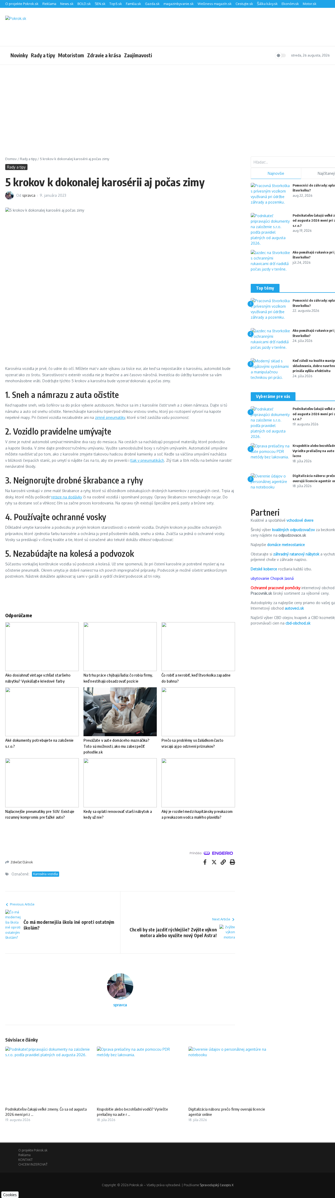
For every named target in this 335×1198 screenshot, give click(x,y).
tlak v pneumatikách (147, 460)
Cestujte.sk (244, 4)
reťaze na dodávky (66, 497)
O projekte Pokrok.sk (21, 4)
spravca (28, 195)
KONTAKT (25, 1160)
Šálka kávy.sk (267, 4)
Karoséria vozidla (45, 874)
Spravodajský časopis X (216, 1185)
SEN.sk (100, 4)
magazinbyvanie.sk (179, 4)
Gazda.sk (152, 4)
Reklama (49, 4)
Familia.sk (133, 4)
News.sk (67, 4)
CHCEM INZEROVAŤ (32, 1164)
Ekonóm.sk (290, 4)
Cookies (10, 1195)
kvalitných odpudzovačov (293, 529)
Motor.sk (309, 4)
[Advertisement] (167, 104)
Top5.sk (115, 4)
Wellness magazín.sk (215, 4)
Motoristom (71, 55)
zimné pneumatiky (110, 417)
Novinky (19, 55)
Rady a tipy (43, 55)
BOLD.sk (84, 4)
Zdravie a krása (104, 55)
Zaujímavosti (138, 55)
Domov (11, 159)
